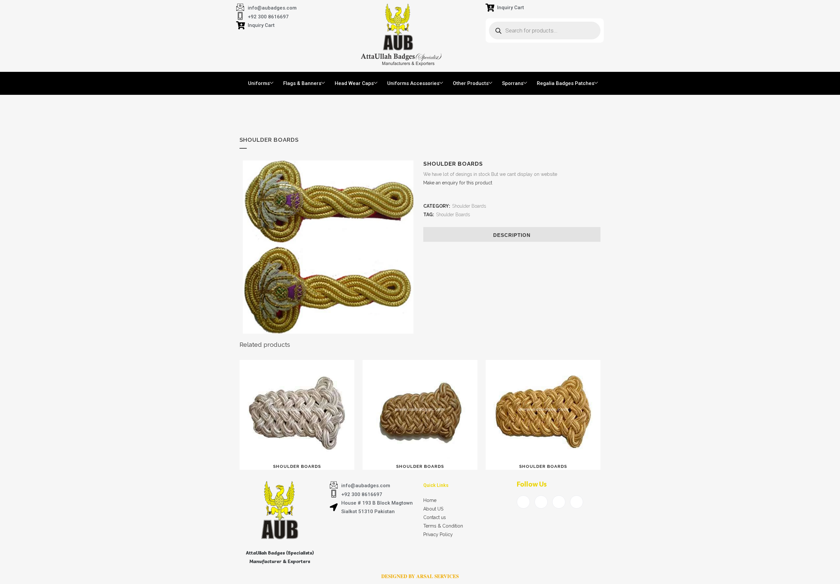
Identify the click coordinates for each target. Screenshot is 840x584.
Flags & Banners (302, 83)
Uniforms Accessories (413, 83)
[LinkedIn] (558, 502)
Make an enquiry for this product (457, 182)
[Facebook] (523, 502)
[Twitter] (541, 502)
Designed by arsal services (420, 576)
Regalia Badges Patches (565, 83)
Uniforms (259, 83)
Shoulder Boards (469, 206)
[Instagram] (576, 502)
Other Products (471, 83)
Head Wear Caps (354, 83)
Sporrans (512, 83)
